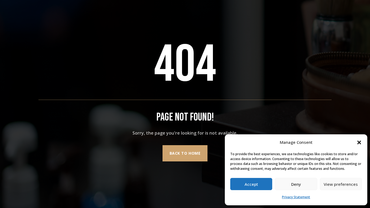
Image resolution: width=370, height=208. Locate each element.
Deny (296, 184)
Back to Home (185, 153)
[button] (359, 142)
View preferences (341, 184)
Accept (251, 184)
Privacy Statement (296, 197)
